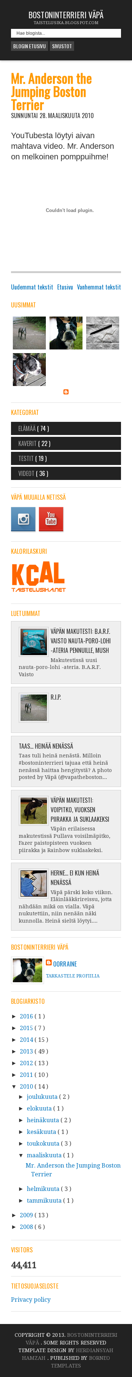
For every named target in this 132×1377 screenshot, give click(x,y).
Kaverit (28, 443)
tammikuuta (45, 1200)
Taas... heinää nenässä (46, 746)
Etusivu (65, 287)
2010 (27, 1086)
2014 (27, 1039)
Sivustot (62, 46)
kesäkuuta (42, 1131)
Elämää (27, 428)
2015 (27, 1028)
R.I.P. (56, 697)
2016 (27, 1016)
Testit (26, 458)
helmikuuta (44, 1188)
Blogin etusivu (29, 46)
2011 (27, 1074)
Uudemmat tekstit (32, 287)
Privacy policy (31, 1299)
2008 (27, 1226)
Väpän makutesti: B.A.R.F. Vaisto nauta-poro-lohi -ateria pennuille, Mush (81, 641)
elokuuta (40, 1108)
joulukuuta (43, 1096)
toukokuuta (44, 1143)
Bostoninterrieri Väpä (66, 14)
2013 (27, 1051)
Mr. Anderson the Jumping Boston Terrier (51, 91)
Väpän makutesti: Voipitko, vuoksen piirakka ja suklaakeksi (80, 810)
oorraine (65, 964)
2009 (27, 1215)
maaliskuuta (45, 1155)
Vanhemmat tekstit (99, 287)
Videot (27, 473)
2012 (27, 1063)
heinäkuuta (43, 1120)
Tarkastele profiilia (72, 976)
